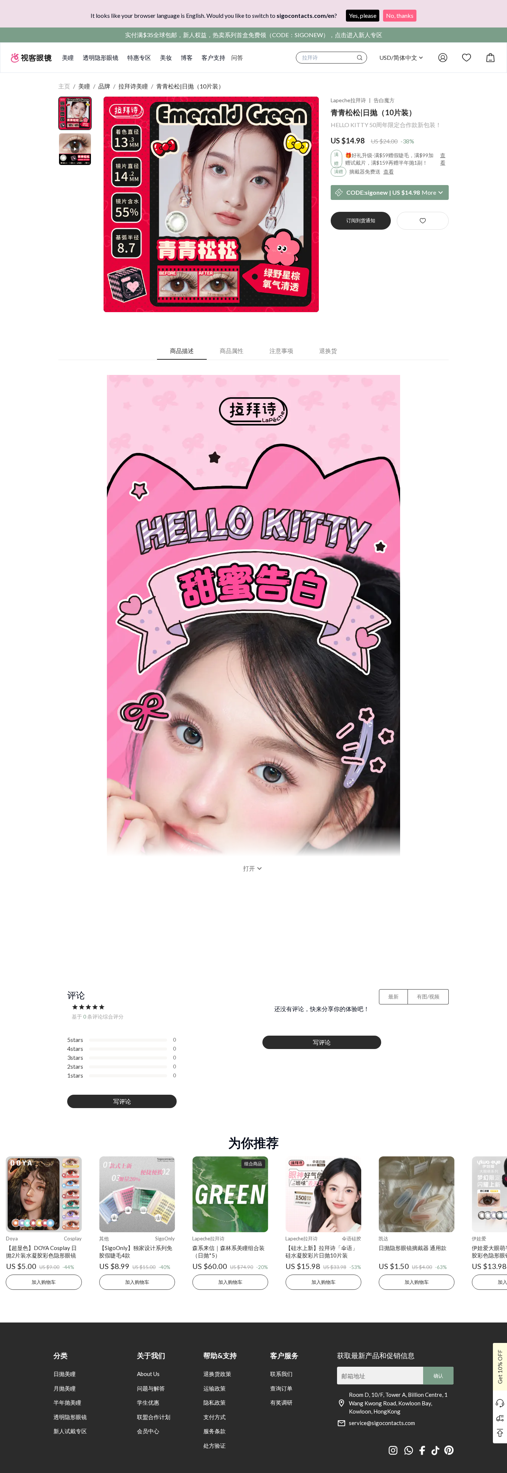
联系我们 (281, 1373)
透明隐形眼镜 (100, 57)
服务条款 (214, 1431)
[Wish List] (466, 57)
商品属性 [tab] (231, 350)
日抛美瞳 (64, 1373)
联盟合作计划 (153, 1417)
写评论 (122, 1101)
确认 (438, 1376)
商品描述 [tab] (182, 350)
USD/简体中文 (398, 57)
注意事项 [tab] (281, 350)
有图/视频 (428, 996)
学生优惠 (148, 1402)
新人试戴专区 (70, 1431)
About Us (148, 1373)
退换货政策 (217, 1373)
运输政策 (214, 1388)
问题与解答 (151, 1388)
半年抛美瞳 (67, 1402)
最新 (393, 996)
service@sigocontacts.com (382, 1422)
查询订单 (281, 1388)
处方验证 (214, 1445)
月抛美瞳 (64, 1388)
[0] (490, 57)
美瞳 (68, 57)
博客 (187, 57)
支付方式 (214, 1417)
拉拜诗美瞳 (133, 86)
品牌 (104, 86)
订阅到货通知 (360, 220)
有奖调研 (281, 1402)
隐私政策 (214, 1402)
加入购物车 (44, 1282)
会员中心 (148, 1431)
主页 (64, 86)
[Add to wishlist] (423, 221)
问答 (237, 57)
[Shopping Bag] (490, 57)
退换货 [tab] (328, 350)
